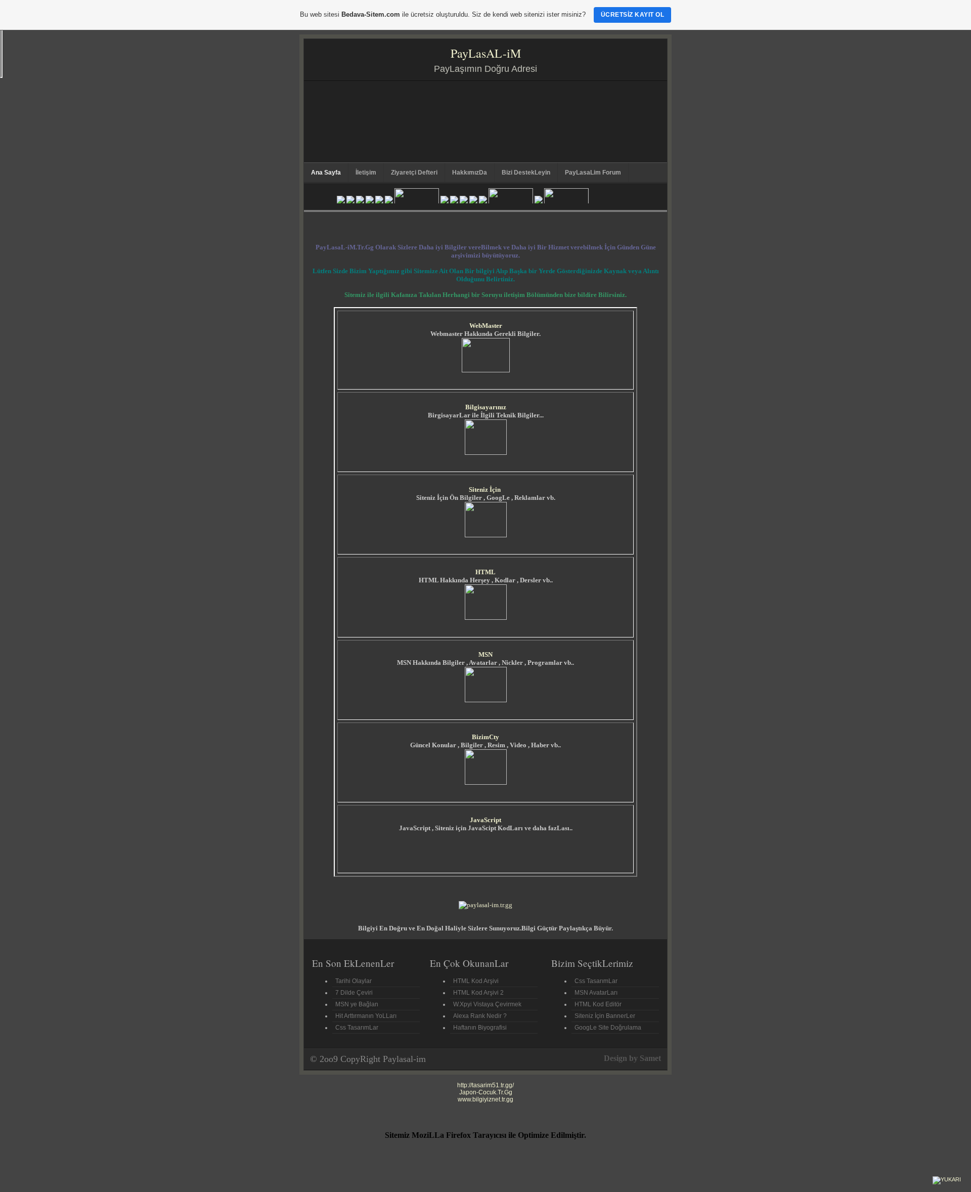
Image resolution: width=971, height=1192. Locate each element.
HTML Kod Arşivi (476, 981)
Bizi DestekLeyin (526, 172)
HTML (485, 572)
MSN (485, 654)
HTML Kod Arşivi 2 (478, 992)
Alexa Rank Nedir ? (480, 1015)
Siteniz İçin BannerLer (605, 1015)
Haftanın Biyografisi (480, 1027)
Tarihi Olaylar (353, 981)
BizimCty (485, 737)
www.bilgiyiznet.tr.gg (485, 1099)
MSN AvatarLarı (596, 992)
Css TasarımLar (356, 1027)
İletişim (366, 172)
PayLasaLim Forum (593, 172)
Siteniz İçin (485, 489)
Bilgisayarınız (485, 407)
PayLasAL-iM (486, 53)
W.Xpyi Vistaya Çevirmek (487, 1004)
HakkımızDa (469, 172)
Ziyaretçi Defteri (414, 172)
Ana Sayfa (326, 172)
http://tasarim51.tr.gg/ (485, 1085)
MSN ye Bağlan (356, 1004)
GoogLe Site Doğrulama (608, 1027)
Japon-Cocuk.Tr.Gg (485, 1092)
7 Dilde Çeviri (354, 992)
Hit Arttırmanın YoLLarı (365, 1015)
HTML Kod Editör (598, 1004)
